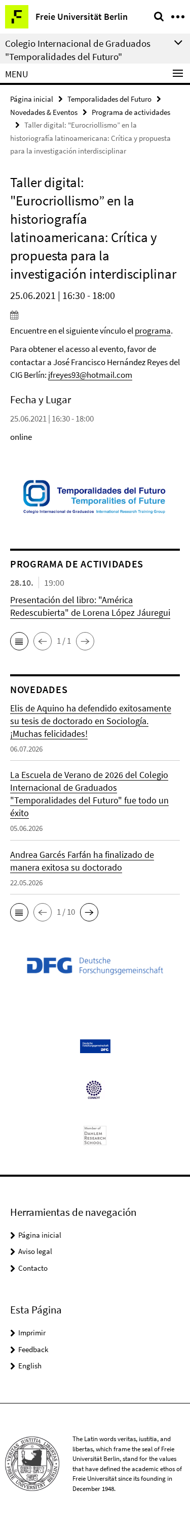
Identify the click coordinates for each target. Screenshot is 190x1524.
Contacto (33, 1268)
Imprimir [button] (32, 1332)
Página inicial (31, 99)
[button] (19, 641)
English (30, 1365)
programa (153, 330)
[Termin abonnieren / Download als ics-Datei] (95, 315)
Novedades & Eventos (44, 112)
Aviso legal (35, 1251)
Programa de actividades (131, 112)
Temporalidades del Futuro (109, 99)
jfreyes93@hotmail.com (90, 374)
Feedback (33, 1349)
